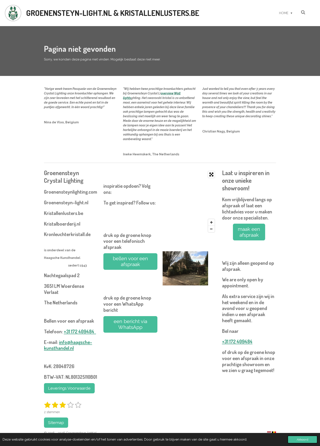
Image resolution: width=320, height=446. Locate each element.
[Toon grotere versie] (185, 268)
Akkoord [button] (302, 439)
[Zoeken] (303, 13)
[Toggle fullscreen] (211, 174)
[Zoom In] (211, 222)
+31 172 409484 (80, 331)
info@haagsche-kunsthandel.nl (68, 345)
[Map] (190, 201)
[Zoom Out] (211, 229)
